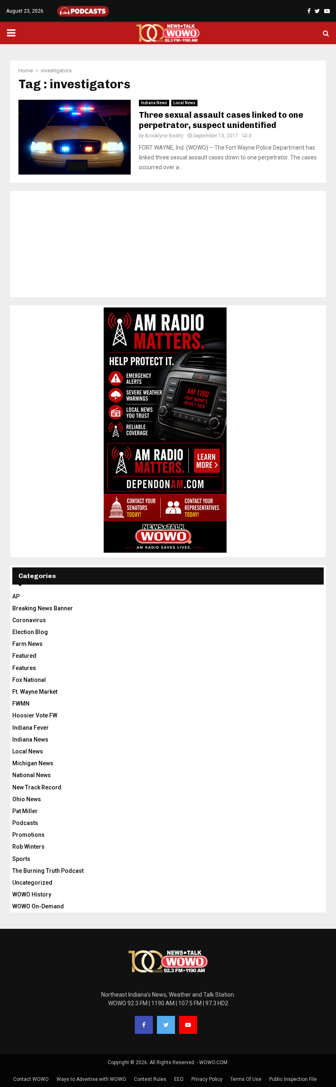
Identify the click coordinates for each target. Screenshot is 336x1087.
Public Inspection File (293, 1079)
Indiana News (154, 103)
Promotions (28, 834)
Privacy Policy (206, 1079)
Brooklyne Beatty (164, 136)
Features (24, 668)
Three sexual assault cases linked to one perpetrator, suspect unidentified (221, 120)
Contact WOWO (31, 1079)
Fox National (29, 680)
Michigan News (32, 763)
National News (31, 775)
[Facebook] (144, 1025)
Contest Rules (150, 1079)
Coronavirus (29, 620)
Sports (21, 859)
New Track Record (36, 787)
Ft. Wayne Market (34, 691)
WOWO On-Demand (38, 906)
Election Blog (30, 632)
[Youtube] (188, 1025)
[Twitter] (166, 1025)
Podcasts (25, 823)
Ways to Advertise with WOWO (91, 1079)
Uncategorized (32, 882)
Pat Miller (25, 811)
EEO (179, 1079)
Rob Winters (28, 846)
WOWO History (31, 894)
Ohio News (26, 799)
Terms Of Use (245, 1079)
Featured (24, 655)
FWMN (21, 703)
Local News (184, 103)
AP (16, 596)
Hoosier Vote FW (34, 715)
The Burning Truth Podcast (48, 870)
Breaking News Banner (42, 608)
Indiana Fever (30, 727)
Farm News (27, 644)
